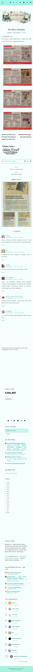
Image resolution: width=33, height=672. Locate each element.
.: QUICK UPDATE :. (12, 588)
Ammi (8, 236)
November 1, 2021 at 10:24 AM (15, 252)
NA (7, 250)
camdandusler (16, 638)
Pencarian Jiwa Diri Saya (15, 583)
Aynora (14, 650)
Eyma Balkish (16, 620)
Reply (3, 245)
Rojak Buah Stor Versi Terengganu (16, 454)
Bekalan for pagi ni (12, 593)
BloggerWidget (23, 661)
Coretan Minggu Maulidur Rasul (15, 585)
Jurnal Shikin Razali (18, 668)
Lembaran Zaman (10, 161)
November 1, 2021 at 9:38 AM (14, 237)
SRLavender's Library (14, 456)
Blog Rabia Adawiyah (14, 572)
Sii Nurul (15, 614)
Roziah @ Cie (16, 644)
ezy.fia (8, 265)
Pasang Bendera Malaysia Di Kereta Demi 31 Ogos (16, 580)
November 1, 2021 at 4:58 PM (14, 279)
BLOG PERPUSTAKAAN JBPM (16, 443)
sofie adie (15, 608)
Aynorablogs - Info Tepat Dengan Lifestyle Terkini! (16, 577)
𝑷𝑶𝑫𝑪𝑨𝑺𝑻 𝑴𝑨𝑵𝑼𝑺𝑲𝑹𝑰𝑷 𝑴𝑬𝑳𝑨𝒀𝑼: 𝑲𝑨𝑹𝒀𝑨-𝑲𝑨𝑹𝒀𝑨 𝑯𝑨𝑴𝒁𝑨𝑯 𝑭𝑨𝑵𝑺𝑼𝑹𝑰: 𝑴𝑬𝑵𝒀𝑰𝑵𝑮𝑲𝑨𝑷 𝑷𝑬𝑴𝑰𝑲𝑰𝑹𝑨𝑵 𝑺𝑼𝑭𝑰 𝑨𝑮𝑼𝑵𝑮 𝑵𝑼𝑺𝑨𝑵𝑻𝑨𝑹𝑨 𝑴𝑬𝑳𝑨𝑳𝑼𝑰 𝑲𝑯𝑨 (16, 447)
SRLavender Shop (11, 473)
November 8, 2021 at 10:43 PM (15, 298)
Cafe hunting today (12, 574)
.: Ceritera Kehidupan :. (14, 587)
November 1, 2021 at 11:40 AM (14, 266)
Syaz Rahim (16, 626)
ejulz (6, 555)
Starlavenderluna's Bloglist (16, 463)
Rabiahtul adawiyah (20, 656)
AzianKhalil (9, 277)
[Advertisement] (16, 371)
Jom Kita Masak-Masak (14, 452)
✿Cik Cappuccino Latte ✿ (14, 296)
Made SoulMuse (16, 669)
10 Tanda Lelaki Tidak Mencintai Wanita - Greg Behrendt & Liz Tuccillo (16, 460)
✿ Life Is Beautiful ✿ (13, 591)
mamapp (9, 311)
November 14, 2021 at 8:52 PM (15, 312)
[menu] (2, 2)
